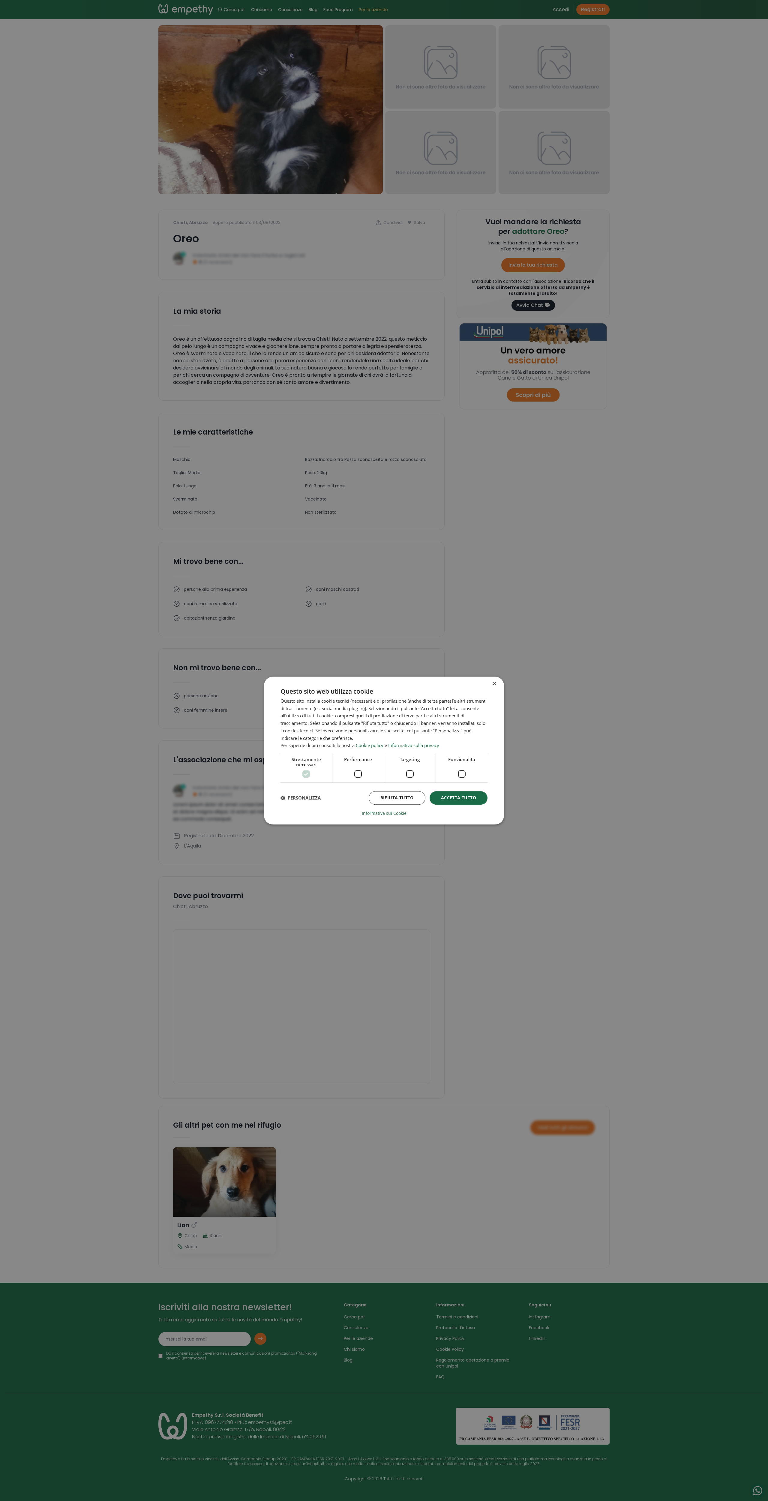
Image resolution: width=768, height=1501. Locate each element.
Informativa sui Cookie (384, 813)
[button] (300, 798)
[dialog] (384, 750)
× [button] (494, 683)
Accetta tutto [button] (458, 797)
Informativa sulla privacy (413, 746)
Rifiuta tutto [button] (397, 797)
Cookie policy (369, 746)
